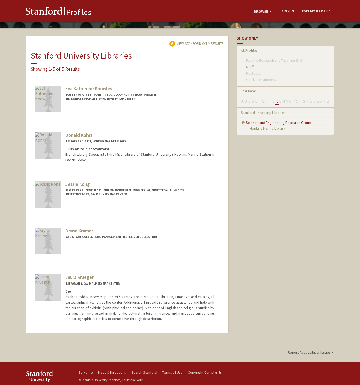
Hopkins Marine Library (267, 128)
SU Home (86, 372)
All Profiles (249, 50)
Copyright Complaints (205, 372)
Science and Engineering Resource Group (278, 122)
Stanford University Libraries (263, 112)
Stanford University (48, 376)
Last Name (249, 91)
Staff (250, 66)
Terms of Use (172, 372)
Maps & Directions (112, 372)
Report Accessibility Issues (310, 352)
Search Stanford (144, 372)
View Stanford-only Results (200, 43)
